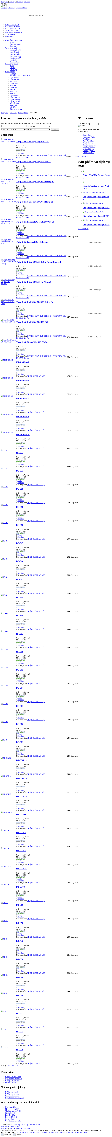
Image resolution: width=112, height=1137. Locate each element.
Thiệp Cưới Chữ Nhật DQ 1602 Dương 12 (35, 182)
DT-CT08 (20, 887)
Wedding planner (15, 99)
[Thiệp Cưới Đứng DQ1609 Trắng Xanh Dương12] (8, 264)
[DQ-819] (4, 487)
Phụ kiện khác (14, 62)
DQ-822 (19, 452)
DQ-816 (19, 525)
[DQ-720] (4, 1047)
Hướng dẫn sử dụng (12, 1094)
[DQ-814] (4, 559)
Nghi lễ (12, 93)
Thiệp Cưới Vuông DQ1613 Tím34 (31, 342)
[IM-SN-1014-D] (7, 378)
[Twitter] (14, 1135)
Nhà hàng (13, 68)
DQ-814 (19, 561)
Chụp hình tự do (15, 44)
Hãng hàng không (16, 109)
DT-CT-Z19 (21, 760)
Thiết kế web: (5, 1126)
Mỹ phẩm (13, 107)
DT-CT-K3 (21, 832)
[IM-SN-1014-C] (7, 396)
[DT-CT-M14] (6, 812)
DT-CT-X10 (21, 778)
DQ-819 (19, 489)
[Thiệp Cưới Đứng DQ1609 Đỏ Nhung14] (8, 284)
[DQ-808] (4, 613)
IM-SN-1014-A (23, 434)
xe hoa (76, 1132)
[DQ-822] (4, 450)
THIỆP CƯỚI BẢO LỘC (36, 376)
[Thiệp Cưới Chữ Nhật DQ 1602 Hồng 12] (8, 203)
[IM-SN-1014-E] (7, 360)
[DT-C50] (4, 921)
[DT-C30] (4, 957)
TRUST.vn (15, 1126)
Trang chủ (4, 2)
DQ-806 (19, 652)
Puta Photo (86, 139)
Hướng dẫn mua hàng (12, 1081)
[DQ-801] (4, 740)
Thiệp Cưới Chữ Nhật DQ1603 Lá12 (32, 141)
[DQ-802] (4, 722)
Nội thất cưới (14, 103)
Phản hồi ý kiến (10, 1083)
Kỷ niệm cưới (14, 79)
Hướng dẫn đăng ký (12, 1092)
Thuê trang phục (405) (13, 1111)
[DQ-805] (4, 667)
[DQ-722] (4, 1011)
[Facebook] (2, 1135)
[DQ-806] (4, 649)
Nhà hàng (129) (10, 1107)
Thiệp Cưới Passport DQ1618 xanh (32, 242)
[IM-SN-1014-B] (7, 414)
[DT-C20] (4, 975)
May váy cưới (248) (12, 1109)
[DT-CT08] (5, 884)
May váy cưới (14, 52)
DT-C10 (19, 995)
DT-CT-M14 (21, 814)
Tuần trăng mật (15, 97)
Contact (20, 2)
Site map (27, 2)
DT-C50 (19, 923)
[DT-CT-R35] (6, 794)
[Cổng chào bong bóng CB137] (94, 212)
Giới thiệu (12, 2)
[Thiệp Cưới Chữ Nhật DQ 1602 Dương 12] (8, 183)
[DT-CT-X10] (6, 776)
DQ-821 (19, 471)
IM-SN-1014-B (22, 416)
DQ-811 (19, 597)
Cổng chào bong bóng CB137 (96, 216)
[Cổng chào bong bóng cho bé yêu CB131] (95, 192)
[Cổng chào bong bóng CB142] (94, 203)
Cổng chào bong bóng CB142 (96, 207)
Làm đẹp (13, 74)
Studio (12, 42)
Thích (20, 151)
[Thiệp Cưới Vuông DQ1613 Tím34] (8, 342)
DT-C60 (19, 905)
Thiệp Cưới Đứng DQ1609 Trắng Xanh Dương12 (38, 262)
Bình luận (21, 153)
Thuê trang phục (15, 56)
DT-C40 (19, 941)
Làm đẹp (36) (10, 1115)
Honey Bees (87, 135)
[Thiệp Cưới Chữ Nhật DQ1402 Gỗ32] (8, 322)
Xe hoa (12, 89)
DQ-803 (19, 706)
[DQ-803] (4, 704)
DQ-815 (19, 543)
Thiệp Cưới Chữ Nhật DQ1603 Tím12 (33, 162)
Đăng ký (12, 8)
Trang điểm (14, 83)
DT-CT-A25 (21, 869)
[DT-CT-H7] (5, 848)
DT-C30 (19, 959)
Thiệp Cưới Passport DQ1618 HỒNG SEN (35, 222)
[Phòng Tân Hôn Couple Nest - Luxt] (83, 182)
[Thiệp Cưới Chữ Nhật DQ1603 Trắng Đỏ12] (8, 304)
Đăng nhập (5, 8)
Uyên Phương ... (88, 149)
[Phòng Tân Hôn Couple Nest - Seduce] (83, 171)
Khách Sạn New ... (89, 143)
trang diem (83, 1132)
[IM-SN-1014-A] (7, 432)
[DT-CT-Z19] (6, 758)
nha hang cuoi (34, 1132)
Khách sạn (13, 70)
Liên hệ (19, 1128)
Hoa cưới (13, 85)
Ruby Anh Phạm (88, 141)
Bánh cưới (13, 81)
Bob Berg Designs (89, 145)
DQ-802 (19, 724)
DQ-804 (19, 688)
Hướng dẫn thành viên (13, 1077)
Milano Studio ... (88, 153)
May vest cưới (14, 54)
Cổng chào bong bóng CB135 (96, 224)
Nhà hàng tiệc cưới (11, 64)
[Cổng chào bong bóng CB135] (94, 220)
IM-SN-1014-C (23, 398)
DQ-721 (19, 1031)
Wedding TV (18, 1125)
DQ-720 (19, 1050)
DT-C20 (19, 977)
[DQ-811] (4, 595)
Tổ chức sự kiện (15, 101)
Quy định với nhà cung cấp (14, 1098)
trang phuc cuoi (52, 1132)
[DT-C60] (4, 903)
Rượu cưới (13, 105)
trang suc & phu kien (66, 1132)
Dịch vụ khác (10, 72)
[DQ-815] (4, 541)
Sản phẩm (13, 113)
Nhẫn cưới (13, 91)
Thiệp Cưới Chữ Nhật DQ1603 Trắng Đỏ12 (36, 302)
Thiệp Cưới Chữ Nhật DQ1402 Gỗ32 (33, 322)
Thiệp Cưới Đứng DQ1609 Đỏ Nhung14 (34, 282)
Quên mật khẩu (21, 8)
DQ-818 (19, 507)
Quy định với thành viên (13, 1079)
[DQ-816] (4, 523)
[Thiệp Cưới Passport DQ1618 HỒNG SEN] (8, 223)
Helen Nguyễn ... (89, 151)
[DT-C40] (4, 939)
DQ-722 (19, 1013)
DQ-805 (19, 670)
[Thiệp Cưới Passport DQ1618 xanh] (8, 244)
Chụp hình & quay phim (13, 40)
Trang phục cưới (11, 48)
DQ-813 (19, 579)
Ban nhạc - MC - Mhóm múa (20, 76)
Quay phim (13, 46)
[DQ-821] (4, 468)
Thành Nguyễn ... (89, 147)
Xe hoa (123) (9, 1119)
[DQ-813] (4, 577)
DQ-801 (19, 742)
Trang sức (13, 60)
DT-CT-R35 (21, 796)
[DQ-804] (4, 685)
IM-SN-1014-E (22, 362)
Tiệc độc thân (14, 78)
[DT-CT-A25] (6, 866)
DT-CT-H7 (21, 851)
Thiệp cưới (13, 87)
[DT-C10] (4, 993)
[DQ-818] (4, 505)
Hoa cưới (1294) (11, 1117)
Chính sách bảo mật (12, 1096)
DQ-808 (19, 615)
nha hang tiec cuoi (22, 1132)
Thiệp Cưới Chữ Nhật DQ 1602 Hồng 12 (34, 202)
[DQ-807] (4, 631)
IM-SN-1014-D (23, 380)
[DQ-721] (4, 1029)
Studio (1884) (10, 1113)
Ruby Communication (32, 1125)
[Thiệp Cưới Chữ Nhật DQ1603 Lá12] (8, 141)
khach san (43, 1132)
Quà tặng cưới (14, 95)
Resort (12, 66)
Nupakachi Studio (89, 137)
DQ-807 (19, 633)
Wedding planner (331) (13, 1121)
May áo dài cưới (15, 50)
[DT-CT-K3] (5, 830)
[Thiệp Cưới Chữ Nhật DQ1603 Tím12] (8, 161)
